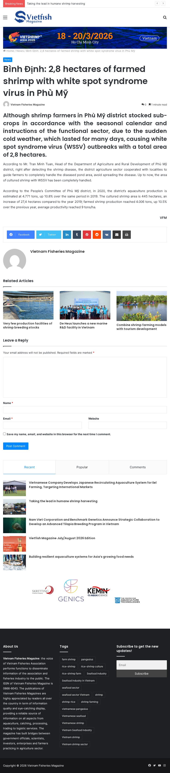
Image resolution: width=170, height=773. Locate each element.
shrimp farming (89, 701)
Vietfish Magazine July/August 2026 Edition (62, 538)
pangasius (87, 659)
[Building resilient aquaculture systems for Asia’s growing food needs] (14, 562)
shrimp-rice (68, 701)
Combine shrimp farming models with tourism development (141, 327)
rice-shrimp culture (92, 666)
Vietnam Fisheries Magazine (28, 104)
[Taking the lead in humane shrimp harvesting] (14, 507)
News (20, 50)
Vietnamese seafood (74, 715)
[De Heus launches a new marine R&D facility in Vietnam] (85, 305)
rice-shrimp (68, 666)
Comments (138, 467)
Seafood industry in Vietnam (78, 680)
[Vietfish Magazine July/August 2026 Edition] (14, 544)
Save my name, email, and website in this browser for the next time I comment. (59, 434)
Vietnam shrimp (71, 737)
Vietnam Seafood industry (77, 730)
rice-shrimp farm (71, 673)
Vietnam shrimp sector (75, 744)
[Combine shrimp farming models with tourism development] (142, 306)
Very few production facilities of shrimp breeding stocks (27, 325)
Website (93, 418)
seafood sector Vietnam (75, 694)
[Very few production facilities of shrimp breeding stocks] (28, 305)
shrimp (99, 694)
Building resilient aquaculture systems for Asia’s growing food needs (81, 557)
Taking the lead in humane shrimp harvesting (63, 501)
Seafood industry (97, 673)
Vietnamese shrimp (73, 723)
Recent (29, 467)
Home (10, 50)
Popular (82, 467)
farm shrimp (68, 659)
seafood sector (70, 687)
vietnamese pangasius (75, 708)
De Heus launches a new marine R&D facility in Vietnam (83, 325)
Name (8, 403)
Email (8, 418)
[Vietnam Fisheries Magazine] (33, 17)
